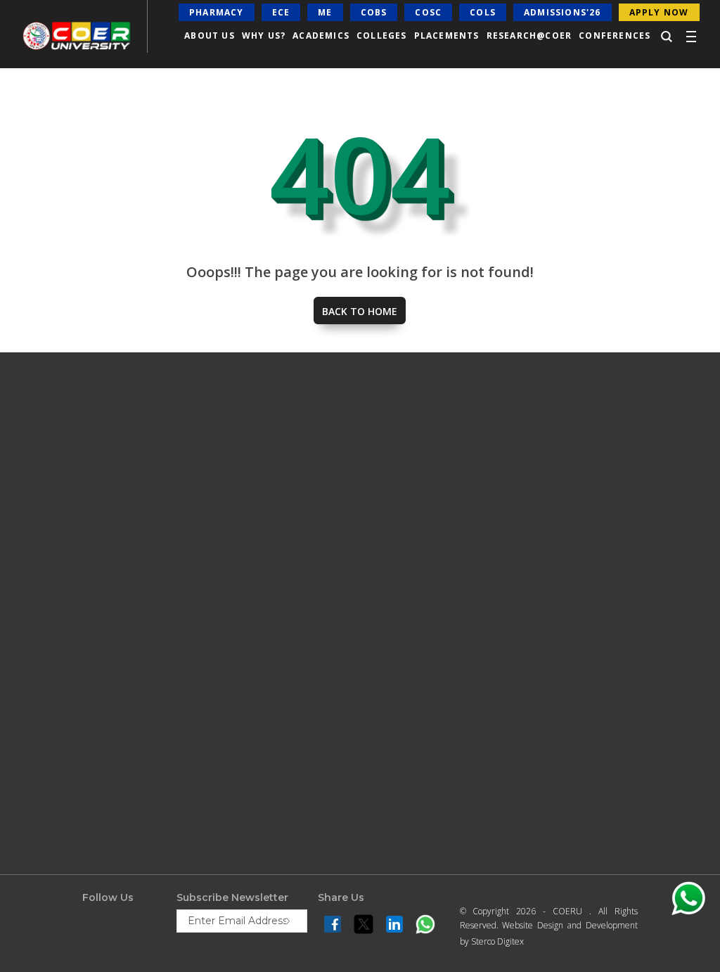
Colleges (58, 658)
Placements (447, 35)
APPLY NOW (659, 12)
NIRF (378, 483)
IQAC (378, 570)
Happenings (66, 679)
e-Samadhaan (69, 895)
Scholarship (228, 549)
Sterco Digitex (497, 941)
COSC (428, 12)
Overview (223, 483)
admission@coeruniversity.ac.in (603, 675)
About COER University (86, 483)
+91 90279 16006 (650, 764)
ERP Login (388, 549)
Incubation (227, 721)
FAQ (214, 570)
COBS (374, 12)
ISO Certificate (68, 614)
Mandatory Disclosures (85, 830)
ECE (281, 12)
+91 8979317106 (642, 739)
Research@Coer (72, 570)
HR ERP (384, 614)
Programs (223, 505)
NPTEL (218, 786)
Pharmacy (216, 12)
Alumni (383, 592)
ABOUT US (209, 35)
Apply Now (226, 614)
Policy (217, 743)
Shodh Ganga (69, 917)
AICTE (380, 505)
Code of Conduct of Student (95, 852)
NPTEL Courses (397, 527)
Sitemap (221, 808)
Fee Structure (231, 527)
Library (55, 592)
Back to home (359, 311)
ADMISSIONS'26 (562, 12)
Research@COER (529, 35)
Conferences (614, 35)
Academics (63, 527)
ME (325, 12)
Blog (51, 745)
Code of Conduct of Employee (98, 873)
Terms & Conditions (242, 764)
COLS (483, 12)
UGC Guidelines (72, 808)
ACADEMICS (320, 35)
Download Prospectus (246, 592)
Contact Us (63, 636)
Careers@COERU (74, 701)
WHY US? (263, 35)
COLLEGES (381, 35)
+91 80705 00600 (575, 651)
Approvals (224, 677)
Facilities (59, 549)
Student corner (71, 723)
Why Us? (60, 505)
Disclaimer (225, 699)
